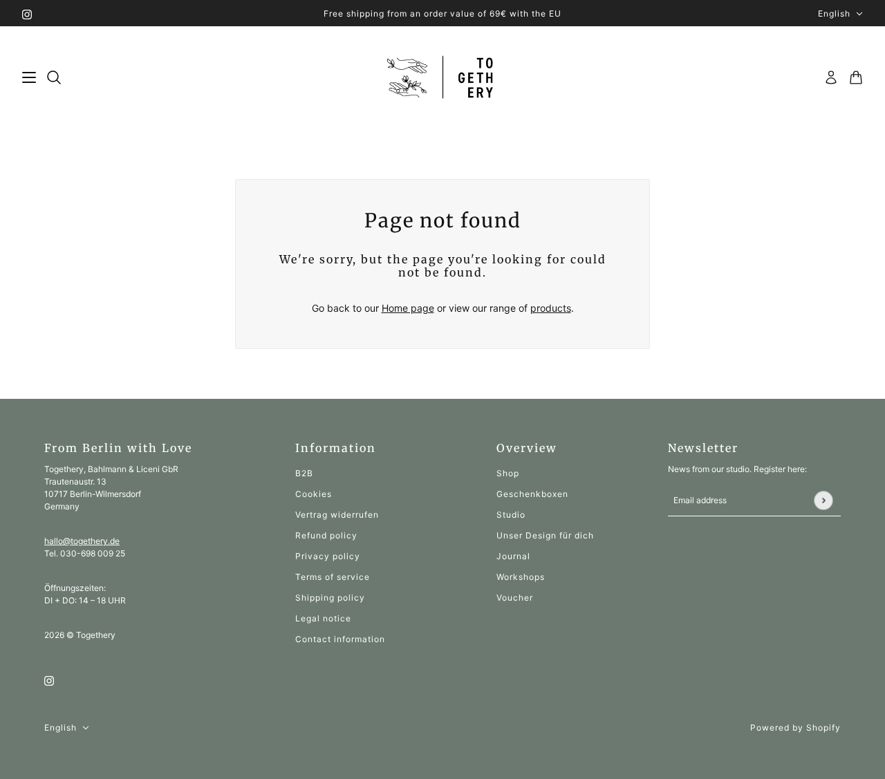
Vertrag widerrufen (337, 514)
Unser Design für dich (545, 535)
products (550, 308)
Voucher (514, 597)
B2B (304, 473)
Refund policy (326, 535)
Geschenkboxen (532, 494)
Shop (507, 473)
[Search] (54, 77)
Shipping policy (330, 597)
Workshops (520, 577)
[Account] (831, 77)
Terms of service (332, 577)
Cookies (313, 494)
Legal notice (323, 618)
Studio (510, 514)
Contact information (340, 639)
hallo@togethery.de (82, 541)
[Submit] (823, 500)
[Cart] (856, 77)
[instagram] (27, 13)
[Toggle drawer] (29, 77)
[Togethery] (443, 77)
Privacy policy (327, 556)
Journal (513, 556)
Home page (408, 308)
